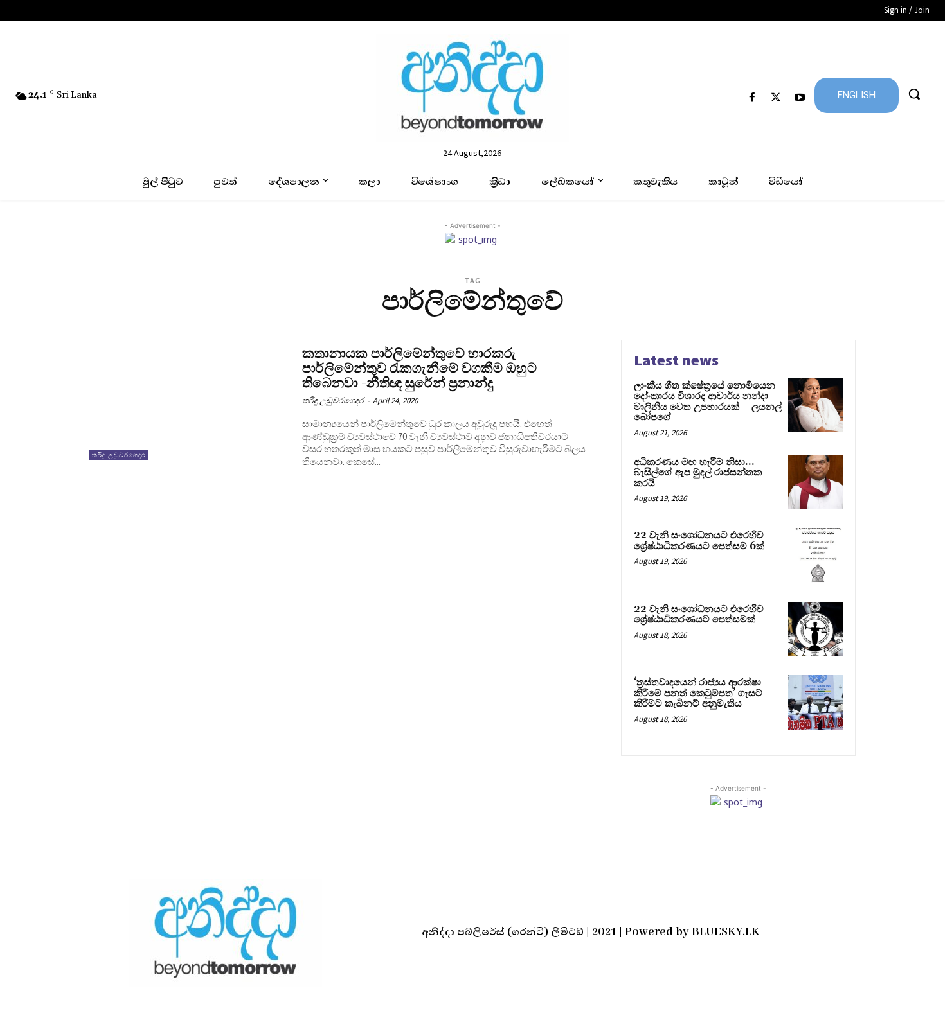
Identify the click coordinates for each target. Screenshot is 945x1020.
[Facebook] (751, 98)
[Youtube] (800, 98)
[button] (914, 93)
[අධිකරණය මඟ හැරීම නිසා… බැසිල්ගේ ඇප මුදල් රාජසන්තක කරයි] (815, 482)
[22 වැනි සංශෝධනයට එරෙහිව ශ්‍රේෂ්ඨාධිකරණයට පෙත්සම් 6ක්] (815, 555)
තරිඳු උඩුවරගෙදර (119, 455)
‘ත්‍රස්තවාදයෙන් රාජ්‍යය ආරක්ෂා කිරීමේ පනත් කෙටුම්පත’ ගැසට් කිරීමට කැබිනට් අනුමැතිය (698, 693)
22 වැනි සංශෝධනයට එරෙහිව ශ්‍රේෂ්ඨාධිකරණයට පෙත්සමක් (699, 614)
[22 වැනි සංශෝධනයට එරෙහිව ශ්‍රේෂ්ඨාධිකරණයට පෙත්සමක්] (815, 629)
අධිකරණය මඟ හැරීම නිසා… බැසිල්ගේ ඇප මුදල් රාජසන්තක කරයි (698, 472)
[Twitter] (776, 98)
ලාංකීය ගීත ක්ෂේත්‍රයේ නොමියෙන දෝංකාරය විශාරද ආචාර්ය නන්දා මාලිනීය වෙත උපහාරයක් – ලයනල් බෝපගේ (708, 402)
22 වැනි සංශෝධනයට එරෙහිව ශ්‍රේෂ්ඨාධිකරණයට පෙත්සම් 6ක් (699, 540)
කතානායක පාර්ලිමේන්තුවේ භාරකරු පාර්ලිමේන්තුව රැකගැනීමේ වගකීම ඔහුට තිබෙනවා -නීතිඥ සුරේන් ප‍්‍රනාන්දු (419, 369)
